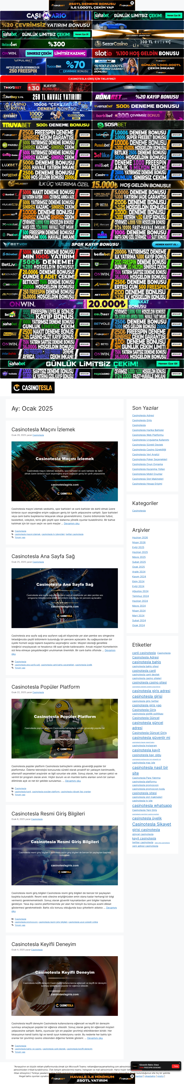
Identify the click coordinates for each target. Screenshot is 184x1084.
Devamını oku (71, 523)
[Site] (46, 135)
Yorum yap (20, 537)
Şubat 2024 (139, 620)
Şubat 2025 (139, 562)
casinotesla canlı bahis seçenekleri (57, 665)
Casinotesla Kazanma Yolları (148, 469)
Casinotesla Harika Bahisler (148, 430)
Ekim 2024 (138, 581)
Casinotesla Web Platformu (148, 435)
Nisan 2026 (139, 542)
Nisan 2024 (139, 610)
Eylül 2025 (138, 547)
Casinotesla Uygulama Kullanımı (150, 439)
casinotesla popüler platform (46, 791)
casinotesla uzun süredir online (83, 922)
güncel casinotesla (142, 834)
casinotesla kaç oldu (146, 755)
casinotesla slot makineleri (147, 797)
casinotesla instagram (144, 745)
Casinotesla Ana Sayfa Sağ (43, 556)
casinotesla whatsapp (152, 805)
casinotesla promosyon (26, 922)
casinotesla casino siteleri (146, 678)
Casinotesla (20, 531)
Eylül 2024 (138, 586)
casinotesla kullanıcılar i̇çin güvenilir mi (146, 759)
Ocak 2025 (138, 566)
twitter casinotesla (74, 534)
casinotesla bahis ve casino (28, 1049)
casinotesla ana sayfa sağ (27, 665)
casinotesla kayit (23, 791)
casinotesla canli (144, 670)
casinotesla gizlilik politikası (147, 713)
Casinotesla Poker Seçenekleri (149, 459)
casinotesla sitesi (144, 793)
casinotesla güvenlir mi (151, 738)
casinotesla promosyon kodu (148, 788)
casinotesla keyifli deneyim (79, 1049)
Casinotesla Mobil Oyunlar (147, 474)
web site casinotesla (162, 843)
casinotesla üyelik (83, 665)
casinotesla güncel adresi (147, 725)
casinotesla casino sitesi (149, 682)
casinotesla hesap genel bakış (143, 742)
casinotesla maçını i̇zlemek (27, 534)
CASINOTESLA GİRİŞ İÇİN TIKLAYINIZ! (92, 78)
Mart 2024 (138, 615)
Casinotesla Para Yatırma (146, 777)
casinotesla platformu (144, 781)
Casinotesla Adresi (143, 415)
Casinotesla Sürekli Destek (147, 444)
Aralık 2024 (138, 571)
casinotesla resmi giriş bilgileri (53, 922)
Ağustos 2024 (140, 591)
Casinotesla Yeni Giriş (144, 810)
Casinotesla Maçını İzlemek (43, 429)
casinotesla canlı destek (54, 1049)
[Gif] (92, 184)
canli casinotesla (144, 653)
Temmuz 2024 (140, 596)
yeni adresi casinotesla (145, 846)
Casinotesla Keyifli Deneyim (44, 944)
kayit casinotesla (144, 838)
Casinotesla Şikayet (151, 824)
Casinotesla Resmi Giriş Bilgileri (48, 814)
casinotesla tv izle (142, 800)
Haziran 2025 (140, 552)
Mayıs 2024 (139, 605)
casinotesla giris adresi (151, 691)
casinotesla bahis (146, 662)
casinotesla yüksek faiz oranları (76, 791)
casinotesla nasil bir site (150, 770)
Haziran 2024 (140, 601)
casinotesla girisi (147, 696)
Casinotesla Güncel (145, 718)
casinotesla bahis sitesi (145, 666)
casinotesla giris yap (146, 705)
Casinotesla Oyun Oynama (147, 464)
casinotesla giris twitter (145, 701)
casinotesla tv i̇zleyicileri (53, 534)
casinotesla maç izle (143, 762)
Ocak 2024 (138, 625)
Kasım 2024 (139, 576)
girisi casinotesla (146, 830)
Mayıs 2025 (139, 557)
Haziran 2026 (140, 537)
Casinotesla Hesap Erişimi (147, 483)
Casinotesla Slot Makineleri (147, 478)
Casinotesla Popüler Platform (46, 687)
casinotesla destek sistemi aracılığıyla (146, 687)
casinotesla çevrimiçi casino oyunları (145, 814)
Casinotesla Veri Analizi (145, 454)
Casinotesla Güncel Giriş (149, 733)
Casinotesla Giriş (142, 420)
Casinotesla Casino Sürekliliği (149, 449)
